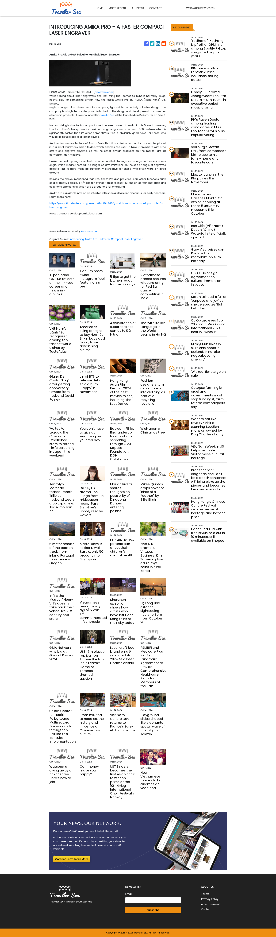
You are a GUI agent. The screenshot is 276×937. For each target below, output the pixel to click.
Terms (205, 894)
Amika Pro (107, 115)
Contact (206, 909)
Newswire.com (104, 92)
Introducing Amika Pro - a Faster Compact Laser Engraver (106, 239)
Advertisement (210, 904)
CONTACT (155, 8)
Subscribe (153, 910)
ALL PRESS (138, 8)
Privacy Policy (209, 899)
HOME (99, 8)
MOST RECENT (117, 8)
